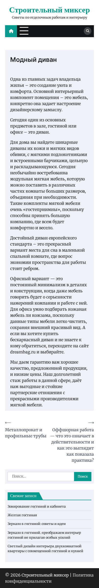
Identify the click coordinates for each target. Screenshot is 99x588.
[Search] (87, 31)
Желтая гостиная (22, 515)
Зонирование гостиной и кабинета (37, 506)
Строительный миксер (49, 10)
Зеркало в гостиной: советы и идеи (37, 524)
